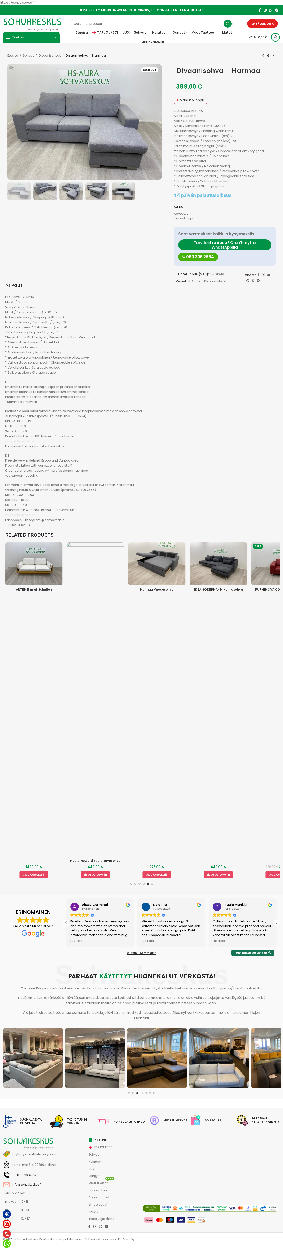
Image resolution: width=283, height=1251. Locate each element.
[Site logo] (32, 23)
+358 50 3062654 (24, 1175)
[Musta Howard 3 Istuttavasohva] (88, 699)
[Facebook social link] (259, 10)
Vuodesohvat (98, 1190)
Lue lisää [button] (76, 941)
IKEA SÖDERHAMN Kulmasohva (211, 589)
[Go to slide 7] (154, 1093)
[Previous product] (263, 55)
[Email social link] (269, 275)
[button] (27, 874)
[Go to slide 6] (152, 884)
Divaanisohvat (50, 55)
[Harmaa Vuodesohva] (150, 563)
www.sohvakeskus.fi (20, 441)
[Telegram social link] (277, 10)
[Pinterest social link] (248, 281)
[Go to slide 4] (144, 884)
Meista (93, 1212)
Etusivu (12, 55)
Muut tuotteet (101, 1182)
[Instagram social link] (265, 10)
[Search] (228, 24)
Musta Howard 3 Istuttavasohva (88, 861)
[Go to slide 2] (135, 884)
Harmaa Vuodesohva (150, 589)
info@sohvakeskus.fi (26, 1185)
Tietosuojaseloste (101, 1219)
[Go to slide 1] (131, 884)
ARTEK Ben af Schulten (27, 589)
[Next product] (273, 55)
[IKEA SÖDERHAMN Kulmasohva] (211, 563)
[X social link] (263, 275)
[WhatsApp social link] (271, 10)
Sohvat (28, 55)
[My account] (275, 37)
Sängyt (94, 1176)
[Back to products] (268, 55)
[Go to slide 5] (148, 884)
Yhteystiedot (98, 1204)
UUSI (92, 1169)
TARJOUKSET (103, 1147)
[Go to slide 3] (139, 884)
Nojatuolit (95, 1161)
